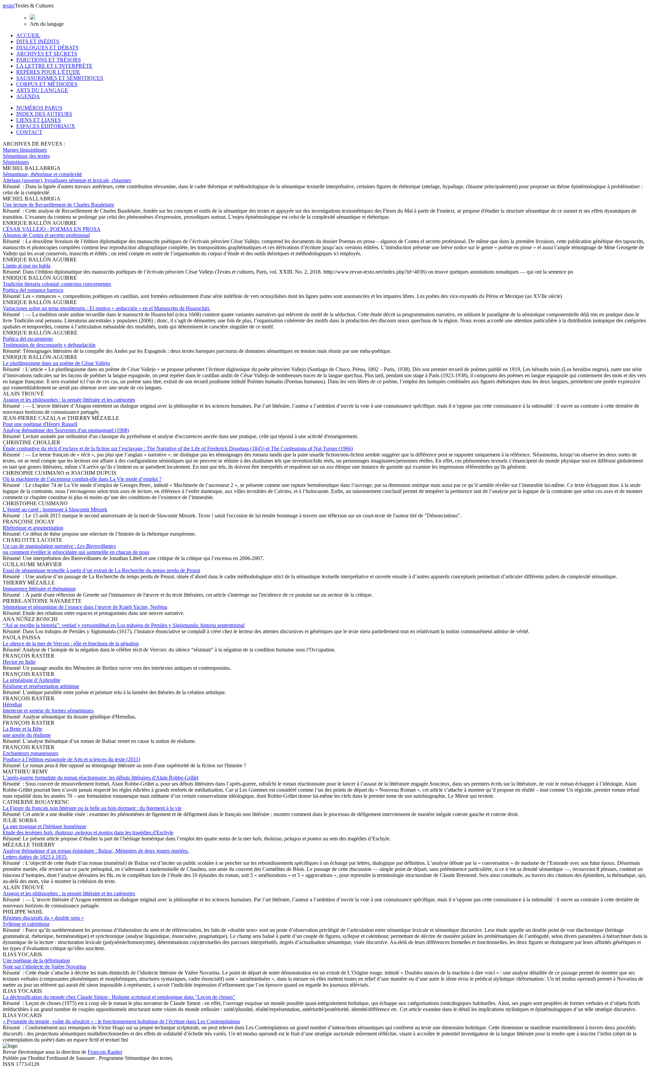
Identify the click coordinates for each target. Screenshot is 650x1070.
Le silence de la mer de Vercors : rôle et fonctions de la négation (71, 643)
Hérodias (48, 707)
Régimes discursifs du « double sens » (43, 921)
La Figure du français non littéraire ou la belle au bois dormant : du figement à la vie (92, 808)
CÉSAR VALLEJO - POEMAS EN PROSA (52, 232)
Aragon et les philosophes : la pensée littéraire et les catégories (69, 400)
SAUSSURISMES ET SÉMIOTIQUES (59, 78)
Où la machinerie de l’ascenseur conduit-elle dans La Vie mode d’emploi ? (82, 479)
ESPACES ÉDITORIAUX (45, 126)
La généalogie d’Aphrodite (41, 683)
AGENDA (28, 96)
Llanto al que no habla (26, 266)
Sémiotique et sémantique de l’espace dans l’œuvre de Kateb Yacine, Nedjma (85, 607)
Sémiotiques (16, 162)
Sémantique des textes (26, 156)
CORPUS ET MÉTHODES (47, 84)
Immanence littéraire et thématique (39, 589)
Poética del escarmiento (49, 342)
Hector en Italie (19, 662)
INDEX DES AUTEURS (44, 114)
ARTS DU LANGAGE (42, 90)
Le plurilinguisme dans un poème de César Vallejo (56, 363)
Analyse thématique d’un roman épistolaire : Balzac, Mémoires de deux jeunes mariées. (96, 854)
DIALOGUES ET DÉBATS (47, 47)
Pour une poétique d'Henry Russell (66, 427)
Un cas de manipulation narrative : (76, 549)
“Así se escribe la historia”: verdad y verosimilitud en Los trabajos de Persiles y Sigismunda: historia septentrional (123, 625)
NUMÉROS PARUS (39, 108)
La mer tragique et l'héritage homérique (88, 829)
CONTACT (29, 132)
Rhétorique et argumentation (33, 528)
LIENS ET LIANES (38, 120)
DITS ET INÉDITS (37, 41)
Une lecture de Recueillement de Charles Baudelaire (58, 205)
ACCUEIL (28, 35)
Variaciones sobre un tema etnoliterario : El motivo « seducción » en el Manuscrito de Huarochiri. (106, 308)
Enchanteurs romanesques (71, 756)
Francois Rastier (105, 1052)
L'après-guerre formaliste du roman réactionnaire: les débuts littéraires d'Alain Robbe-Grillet (100, 777)
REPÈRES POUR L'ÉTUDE (48, 72)
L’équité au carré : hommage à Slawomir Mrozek (55, 509)
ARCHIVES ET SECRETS (46, 54)
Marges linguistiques (25, 150)
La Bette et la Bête (27, 732)
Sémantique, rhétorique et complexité (67, 177)
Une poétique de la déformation (44, 963)
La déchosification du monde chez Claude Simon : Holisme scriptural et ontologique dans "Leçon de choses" (119, 997)
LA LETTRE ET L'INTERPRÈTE (54, 66)
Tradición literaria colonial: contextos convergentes (57, 287)
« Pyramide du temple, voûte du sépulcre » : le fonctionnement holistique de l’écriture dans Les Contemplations (121, 1021)
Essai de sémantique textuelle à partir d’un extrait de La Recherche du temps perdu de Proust (101, 570)
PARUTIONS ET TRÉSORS (48, 60)
